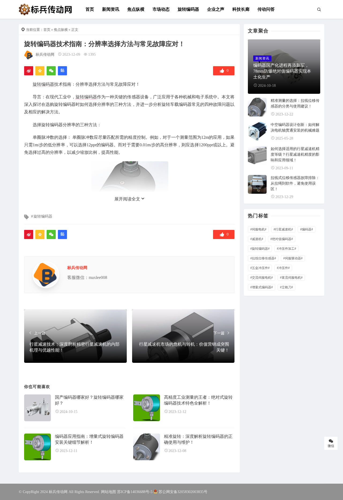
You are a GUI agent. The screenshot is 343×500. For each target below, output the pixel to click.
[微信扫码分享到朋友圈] (51, 70)
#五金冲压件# (260, 268)
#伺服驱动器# (293, 258)
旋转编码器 (188, 9)
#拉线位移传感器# (263, 258)
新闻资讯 (110, 9)
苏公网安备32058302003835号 (183, 492)
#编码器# (306, 229)
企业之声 (215, 9)
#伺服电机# (258, 229)
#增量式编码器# (261, 287)
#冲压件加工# (286, 249)
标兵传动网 (45, 55)
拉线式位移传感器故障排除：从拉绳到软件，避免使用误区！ (295, 183)
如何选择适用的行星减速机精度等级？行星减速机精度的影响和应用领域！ (295, 154)
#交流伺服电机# (261, 277)
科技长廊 (240, 9)
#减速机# (256, 239)
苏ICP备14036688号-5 (134, 492)
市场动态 (161, 9)
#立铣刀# (286, 287)
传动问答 (266, 9)
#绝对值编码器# (281, 239)
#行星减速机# (283, 229)
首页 (89, 9)
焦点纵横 (135, 9)
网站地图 (108, 492)
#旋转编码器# (260, 249)
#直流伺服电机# (291, 277)
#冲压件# (283, 268)
